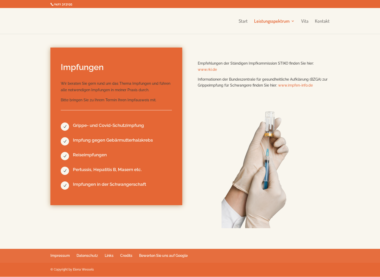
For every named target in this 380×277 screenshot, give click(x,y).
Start (243, 21)
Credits (126, 255)
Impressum (60, 255)
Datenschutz (87, 255)
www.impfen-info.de (295, 85)
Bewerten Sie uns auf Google (163, 255)
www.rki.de (207, 69)
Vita (304, 21)
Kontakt (322, 21)
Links (109, 255)
